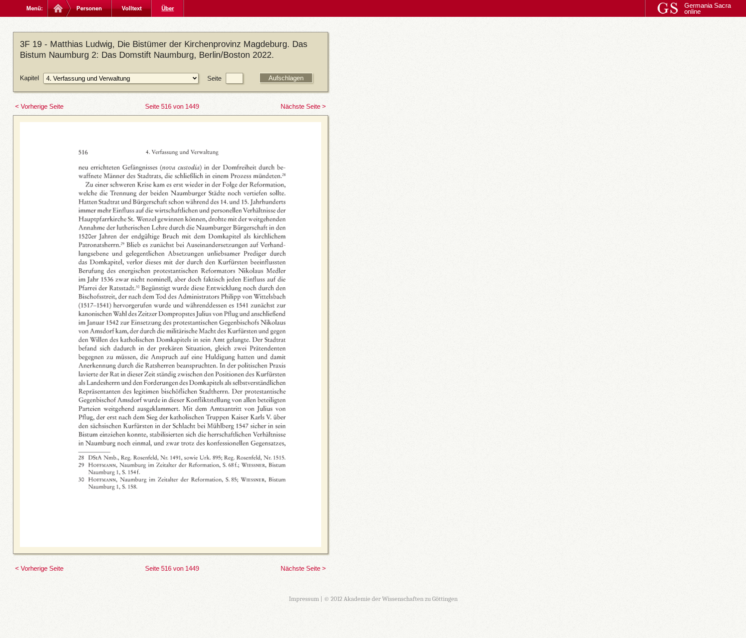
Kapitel (29, 78)
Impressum (304, 599)
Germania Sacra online (707, 8)
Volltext (132, 8)
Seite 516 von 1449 (172, 106)
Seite (214, 78)
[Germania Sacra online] (57, 8)
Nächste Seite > (303, 106)
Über (167, 8)
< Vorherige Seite (39, 106)
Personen (89, 8)
